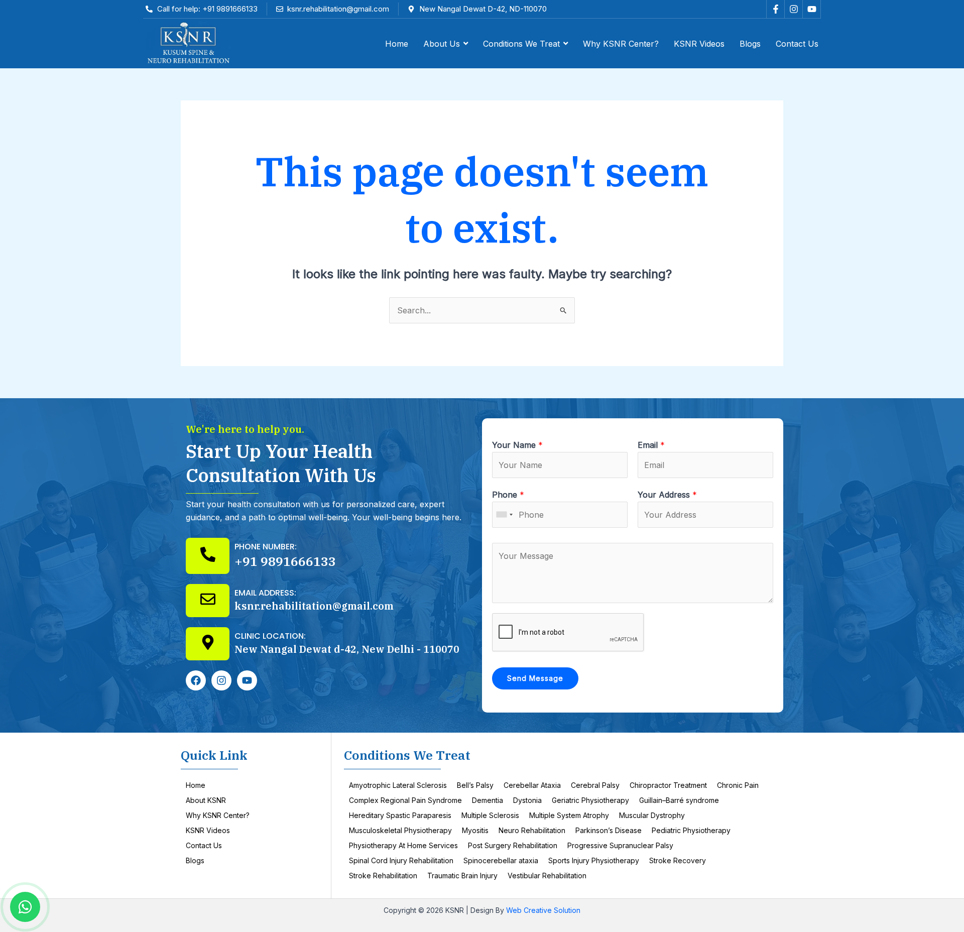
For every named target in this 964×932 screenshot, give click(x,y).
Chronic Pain (738, 785)
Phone (508, 495)
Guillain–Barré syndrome (679, 800)
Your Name (517, 445)
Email (651, 445)
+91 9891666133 (285, 561)
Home (195, 785)
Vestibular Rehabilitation (547, 875)
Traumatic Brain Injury (462, 875)
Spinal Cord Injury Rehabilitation (401, 860)
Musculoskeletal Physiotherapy (400, 830)
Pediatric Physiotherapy (691, 830)
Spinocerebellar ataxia (500, 860)
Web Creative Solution (543, 910)
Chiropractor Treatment (668, 785)
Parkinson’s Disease (608, 830)
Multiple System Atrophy (569, 815)
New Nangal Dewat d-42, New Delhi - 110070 (346, 649)
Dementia (487, 800)
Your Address (667, 495)
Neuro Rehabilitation (532, 830)
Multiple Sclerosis (490, 815)
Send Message (535, 678)
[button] (445, 43)
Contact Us (204, 845)
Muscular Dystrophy (652, 815)
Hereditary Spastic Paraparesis (400, 815)
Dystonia (527, 800)
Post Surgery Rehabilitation (512, 845)
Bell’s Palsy (475, 785)
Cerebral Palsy (595, 785)
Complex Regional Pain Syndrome (405, 800)
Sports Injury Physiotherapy (593, 860)
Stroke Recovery (677, 860)
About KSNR (206, 800)
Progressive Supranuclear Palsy (620, 845)
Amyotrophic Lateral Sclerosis (398, 785)
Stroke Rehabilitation (383, 875)
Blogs (195, 860)
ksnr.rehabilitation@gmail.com (314, 606)
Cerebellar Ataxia (532, 785)
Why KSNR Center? (218, 815)
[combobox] (504, 514)
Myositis (475, 830)
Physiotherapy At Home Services (403, 845)
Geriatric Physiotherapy (590, 800)
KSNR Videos (208, 830)
